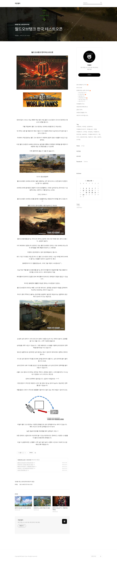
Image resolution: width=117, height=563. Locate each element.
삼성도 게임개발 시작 (22, 470)
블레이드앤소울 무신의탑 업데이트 (25, 462)
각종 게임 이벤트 (83, 99)
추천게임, (84, 126)
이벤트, (95, 137)
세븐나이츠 (81, 101)
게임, (99, 134)
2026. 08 (89, 181)
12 (89, 190)
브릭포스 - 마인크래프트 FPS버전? (25, 468)
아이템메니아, (79, 131)
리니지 (79, 87)
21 (95, 192)
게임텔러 (17, 3)
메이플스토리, (90, 129)
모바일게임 (82, 97)
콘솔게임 (81, 96)
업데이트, (99, 137)
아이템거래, (78, 126)
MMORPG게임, (83, 137)
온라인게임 (28, 459)
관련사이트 (93, 556)
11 (86, 190)
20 (92, 192)
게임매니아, (90, 137)
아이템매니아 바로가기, (81, 129)
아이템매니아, (96, 131)
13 (92, 190)
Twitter (86, 161)
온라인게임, (78, 134)
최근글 (78, 146)
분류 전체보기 (81, 84)
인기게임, (78, 139)
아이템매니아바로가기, (93, 134)
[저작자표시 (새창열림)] (35, 452)
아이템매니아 (80, 104)
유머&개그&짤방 (81, 112)
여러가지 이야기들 (82, 115)
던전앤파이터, (90, 126)
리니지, (78, 137)
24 (83, 194)
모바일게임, (90, 131)
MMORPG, (84, 134)
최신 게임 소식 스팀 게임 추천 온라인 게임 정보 (29, 522)
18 (86, 192)
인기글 (82, 146)
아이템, (95, 129)
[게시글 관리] (25, 452)
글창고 (79, 109)
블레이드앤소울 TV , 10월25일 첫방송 (26, 466)
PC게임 (81, 94)
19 (89, 192)
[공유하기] (23, 452)
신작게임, (85, 131)
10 (83, 190)
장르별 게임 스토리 (22, 459)
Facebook (79, 161)
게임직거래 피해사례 (82, 106)
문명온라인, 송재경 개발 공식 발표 (25, 464)
